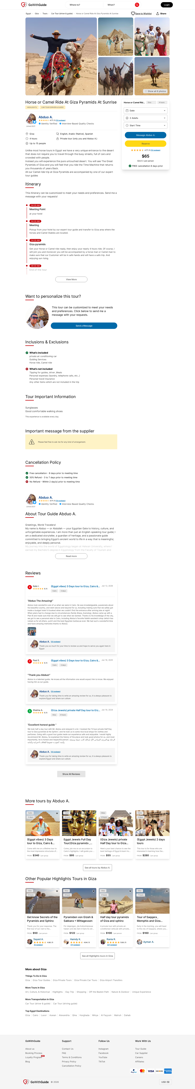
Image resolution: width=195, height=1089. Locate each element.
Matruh (117, 1015)
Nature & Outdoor (120, 992)
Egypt (28, 13)
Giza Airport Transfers (111, 980)
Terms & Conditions (72, 1057)
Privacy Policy (69, 1061)
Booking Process (33, 1053)
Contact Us (67, 1048)
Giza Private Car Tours (85, 980)
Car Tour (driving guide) (65, 1003)
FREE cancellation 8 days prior (147, 166)
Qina (74, 1015)
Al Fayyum (106, 1015)
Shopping (81, 992)
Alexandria (64, 1015)
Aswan (52, 1015)
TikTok (102, 1061)
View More (71, 279)
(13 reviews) (55, 642)
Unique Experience (141, 992)
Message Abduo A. (145, 135)
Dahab (127, 1015)
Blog (27, 1061)
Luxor (44, 1015)
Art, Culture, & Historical (37, 992)
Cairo (35, 1015)
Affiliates (139, 1061)
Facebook (104, 1053)
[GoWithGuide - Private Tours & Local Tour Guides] (30, 118)
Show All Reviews (71, 774)
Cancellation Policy (71, 1065)
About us (29, 1048)
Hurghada (84, 1015)
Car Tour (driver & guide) (62, 13)
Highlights (58, 992)
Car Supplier (141, 1053)
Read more (71, 556)
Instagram (104, 1048)
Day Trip (69, 992)
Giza (37, 13)
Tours (45, 13)
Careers (139, 1057)
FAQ (64, 1053)
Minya (95, 1015)
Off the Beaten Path (99, 992)
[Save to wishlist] (57, 813)
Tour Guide (140, 1048)
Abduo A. (46, 117)
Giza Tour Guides (41, 980)
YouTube (103, 1057)
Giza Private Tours (62, 980)
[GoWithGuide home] (34, 4)
